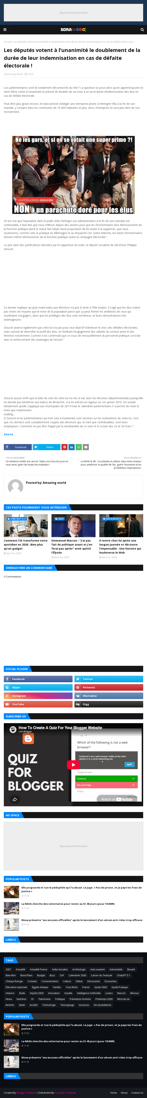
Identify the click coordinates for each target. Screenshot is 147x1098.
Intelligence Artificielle (89, 993)
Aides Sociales (60, 969)
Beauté (131, 969)
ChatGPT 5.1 (123, 975)
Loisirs (109, 993)
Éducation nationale (16, 987)
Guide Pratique (120, 987)
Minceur (134, 993)
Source (9, 434)
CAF (62, 975)
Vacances (84, 1005)
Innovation (54, 993)
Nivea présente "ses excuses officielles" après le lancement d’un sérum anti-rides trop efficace (81, 920)
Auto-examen (97, 969)
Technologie (49, 1005)
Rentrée (10, 1005)
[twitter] (108, 679)
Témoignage (67, 1005)
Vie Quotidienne (102, 1005)
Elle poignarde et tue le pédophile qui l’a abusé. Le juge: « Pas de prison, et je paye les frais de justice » (81, 889)
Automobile (116, 969)
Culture (67, 981)
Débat (79, 981)
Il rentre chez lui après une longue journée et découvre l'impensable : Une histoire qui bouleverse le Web (120, 546)
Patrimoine (45, 999)
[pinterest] (108, 687)
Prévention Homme (80, 999)
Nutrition (21, 999)
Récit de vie (123, 999)
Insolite (68, 993)
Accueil (7, 41)
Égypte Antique (40, 987)
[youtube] (38, 704)
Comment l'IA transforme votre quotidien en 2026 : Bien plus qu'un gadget (25, 544)
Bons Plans (26, 975)
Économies (111, 981)
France (86, 987)
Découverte (93, 981)
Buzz (52, 975)
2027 (8, 969)
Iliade (22, 993)
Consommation (50, 981)
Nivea (9, 999)
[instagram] (38, 696)
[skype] (38, 687)
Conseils (32, 981)
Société (34, 1005)
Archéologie (79, 969)
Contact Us (137, 1092)
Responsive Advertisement (73, 12)
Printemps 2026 (104, 999)
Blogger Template (26, 1092)
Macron (121, 993)
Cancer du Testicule (101, 975)
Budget (41, 975)
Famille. (57, 987)
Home (113, 1092)
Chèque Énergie (14, 981)
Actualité (20, 969)
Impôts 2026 (36, 993)
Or (32, 999)
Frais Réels (72, 987)
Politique (60, 999)
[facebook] (38, 679)
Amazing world (15, 74)
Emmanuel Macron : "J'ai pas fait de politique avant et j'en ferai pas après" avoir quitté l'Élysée (71, 546)
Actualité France (38, 969)
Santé (22, 1005)
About (124, 1092)
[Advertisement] (73, 126)
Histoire (10, 993)
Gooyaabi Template (65, 1092)
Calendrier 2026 (77, 975)
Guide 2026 (100, 987)
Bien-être (11, 975)
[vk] (108, 696)
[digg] (108, 704)
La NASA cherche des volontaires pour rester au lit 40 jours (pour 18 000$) (67, 904)
